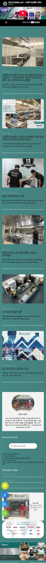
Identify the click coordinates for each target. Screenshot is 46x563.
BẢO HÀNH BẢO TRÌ (13, 196)
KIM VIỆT (36, 503)
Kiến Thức (6, 72)
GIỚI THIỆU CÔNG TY (10, 193)
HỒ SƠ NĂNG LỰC (9, 309)
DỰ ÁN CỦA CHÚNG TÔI (15, 369)
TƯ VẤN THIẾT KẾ (12, 312)
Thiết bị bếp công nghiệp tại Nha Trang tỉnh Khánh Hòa (23, 138)
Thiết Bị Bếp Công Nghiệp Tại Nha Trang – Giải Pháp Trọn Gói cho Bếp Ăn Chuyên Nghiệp (23, 78)
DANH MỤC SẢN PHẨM (10, 437)
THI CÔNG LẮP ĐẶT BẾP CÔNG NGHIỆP (19, 254)
